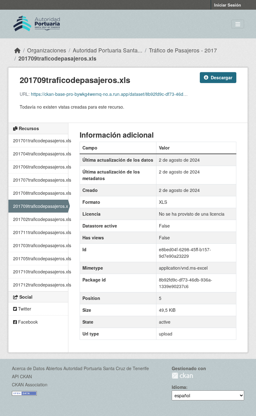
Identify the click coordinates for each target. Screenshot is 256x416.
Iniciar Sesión (227, 5)
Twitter (24, 309)
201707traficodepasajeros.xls (40, 180)
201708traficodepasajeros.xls (40, 193)
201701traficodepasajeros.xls (40, 140)
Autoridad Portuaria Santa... (107, 50)
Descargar (221, 77)
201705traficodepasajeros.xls (40, 258)
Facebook (27, 322)
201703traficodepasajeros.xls (40, 245)
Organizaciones (46, 50)
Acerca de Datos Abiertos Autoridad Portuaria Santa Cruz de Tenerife (80, 368)
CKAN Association (29, 384)
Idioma (179, 387)
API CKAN (22, 376)
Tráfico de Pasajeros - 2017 (183, 50)
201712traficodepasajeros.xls (40, 284)
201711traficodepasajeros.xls (40, 232)
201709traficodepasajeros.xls (57, 58)
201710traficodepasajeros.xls (40, 271)
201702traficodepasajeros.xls (40, 219)
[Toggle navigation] (237, 24)
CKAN (182, 375)
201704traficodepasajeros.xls (40, 153)
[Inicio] (17, 50)
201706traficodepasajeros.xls (40, 167)
